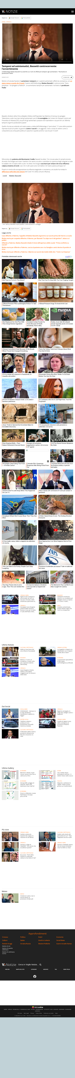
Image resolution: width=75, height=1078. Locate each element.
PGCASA (33, 1009)
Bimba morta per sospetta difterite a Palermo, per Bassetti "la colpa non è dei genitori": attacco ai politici (35, 239)
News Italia (66, 969)
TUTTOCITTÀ (47, 1009)
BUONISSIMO (68, 1009)
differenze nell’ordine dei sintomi (13, 172)
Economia (59, 937)
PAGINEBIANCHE (39, 1009)
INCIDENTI (60, 595)
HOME (3, 22)
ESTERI (59, 770)
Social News (60, 940)
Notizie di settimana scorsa (8, 952)
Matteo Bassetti (15, 176)
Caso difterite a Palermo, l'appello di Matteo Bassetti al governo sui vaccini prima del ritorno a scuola (37, 236)
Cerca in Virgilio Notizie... (28, 965)
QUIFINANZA (62, 1009)
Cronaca (5, 937)
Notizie (11, 965)
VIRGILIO (10, 1009)
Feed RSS (7, 969)
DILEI (51, 1009)
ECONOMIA (60, 657)
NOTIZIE (12, 11)
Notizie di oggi (7, 944)
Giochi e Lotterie (44, 940)
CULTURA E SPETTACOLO (26, 647)
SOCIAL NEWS (23, 709)
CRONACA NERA (24, 595)
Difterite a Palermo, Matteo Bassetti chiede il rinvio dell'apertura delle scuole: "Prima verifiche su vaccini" (35, 244)
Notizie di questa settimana (7, 949)
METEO (22, 894)
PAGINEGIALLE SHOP (25, 1009)
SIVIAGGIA (55, 1009)
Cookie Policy (39, 1013)
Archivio (45, 969)
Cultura (4, 940)
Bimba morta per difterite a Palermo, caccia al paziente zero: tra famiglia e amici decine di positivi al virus (36, 248)
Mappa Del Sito (20, 969)
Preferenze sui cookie (49, 1013)
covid (5, 176)
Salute (22, 940)
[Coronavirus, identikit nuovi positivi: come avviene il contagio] (37, 203)
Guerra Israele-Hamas (64, 944)
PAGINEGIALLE (16, 1009)
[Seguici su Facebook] (34, 977)
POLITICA (59, 781)
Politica (22, 937)
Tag (56, 969)
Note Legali (26, 1013)
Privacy (32, 1013)
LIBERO (5, 1009)
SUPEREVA (37, 1011)
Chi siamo (20, 1013)
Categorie (34, 969)
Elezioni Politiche (44, 944)
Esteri (40, 937)
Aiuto (56, 1013)
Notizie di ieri (6, 946)
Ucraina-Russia (25, 944)
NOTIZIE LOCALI (24, 719)
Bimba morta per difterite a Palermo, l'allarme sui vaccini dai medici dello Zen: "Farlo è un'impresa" (36, 252)
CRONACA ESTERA (62, 647)
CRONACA (8, 22)
